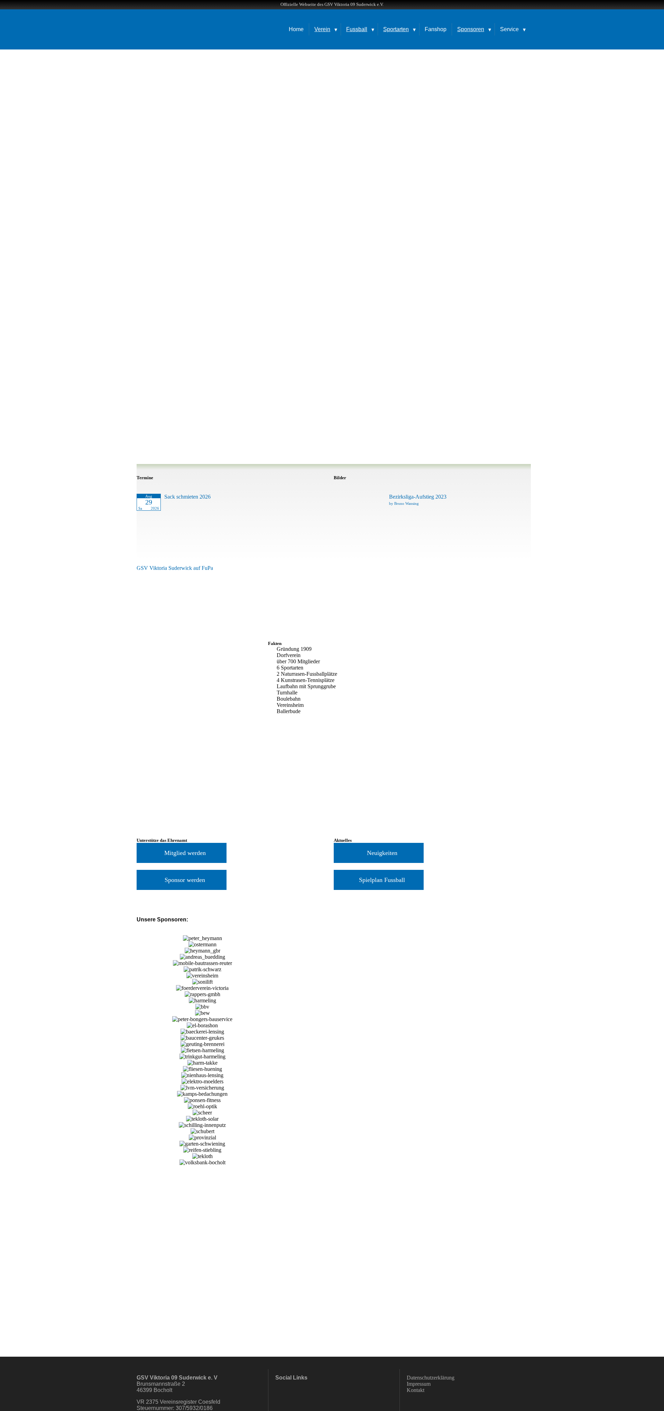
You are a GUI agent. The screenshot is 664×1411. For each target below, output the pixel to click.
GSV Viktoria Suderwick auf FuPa (175, 568)
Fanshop (435, 29)
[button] (143, 1050)
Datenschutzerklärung (430, 1378)
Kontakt (415, 1390)
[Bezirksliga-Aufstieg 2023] (356, 520)
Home (296, 29)
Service (509, 29)
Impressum (419, 1384)
